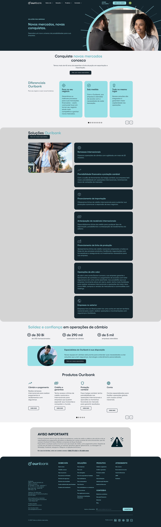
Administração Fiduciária (102, 481)
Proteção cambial (100, 472)
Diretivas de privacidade (64, 481)
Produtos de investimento (64, 487)
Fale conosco (118, 466)
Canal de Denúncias (120, 472)
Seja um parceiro (62, 472)
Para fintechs (80, 484)
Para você (79, 469)
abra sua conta (119, 3)
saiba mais (34, 408)
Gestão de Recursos (101, 484)
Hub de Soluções (100, 478)
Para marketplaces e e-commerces (85, 487)
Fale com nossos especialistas (80, 72)
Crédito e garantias (101, 469)
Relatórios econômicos (101, 494)
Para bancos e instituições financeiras (83, 497)
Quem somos (61, 466)
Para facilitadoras (81, 478)
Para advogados (81, 472)
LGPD (116, 475)
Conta (97, 475)
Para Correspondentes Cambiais (85, 475)
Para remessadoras (82, 481)
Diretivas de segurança (63, 478)
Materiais (98, 499)
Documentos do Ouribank (64, 475)
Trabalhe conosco (62, 469)
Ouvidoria (117, 478)
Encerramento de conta (121, 469)
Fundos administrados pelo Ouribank (66, 484)
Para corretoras (81, 490)
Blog (97, 502)
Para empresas (80, 466)
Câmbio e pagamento (101, 466)
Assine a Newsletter (89, 509)
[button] (49, 3)
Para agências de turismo (83, 493)
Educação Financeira (101, 497)
